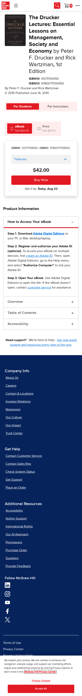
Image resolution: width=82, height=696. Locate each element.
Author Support (16, 518)
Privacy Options (41, 681)
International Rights (19, 526)
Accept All (41, 688)
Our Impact (13, 425)
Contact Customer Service (24, 455)
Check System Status (20, 471)
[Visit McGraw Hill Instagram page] (7, 593)
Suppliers (12, 558)
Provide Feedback (18, 566)
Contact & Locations (19, 393)
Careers (11, 385)
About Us (12, 377)
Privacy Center (13, 649)
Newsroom (13, 409)
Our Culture (14, 417)
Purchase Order (16, 550)
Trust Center (14, 433)
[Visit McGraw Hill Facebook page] (7, 610)
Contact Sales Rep (18, 463)
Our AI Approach (17, 534)
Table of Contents (22, 313)
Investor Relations (18, 401)
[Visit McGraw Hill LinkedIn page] (7, 584)
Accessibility (18, 324)
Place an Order (16, 487)
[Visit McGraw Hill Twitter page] (7, 619)
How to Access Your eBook (29, 222)
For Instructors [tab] (58, 106)
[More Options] (77, 5)
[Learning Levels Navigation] (16, 5)
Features (20, 159)
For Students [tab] (23, 106)
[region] (41, 676)
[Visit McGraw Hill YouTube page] (7, 602)
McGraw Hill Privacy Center (40, 672)
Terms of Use (12, 642)
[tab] (19, 128)
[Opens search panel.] (57, 5)
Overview (15, 302)
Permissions (14, 542)
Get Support (14, 479)
